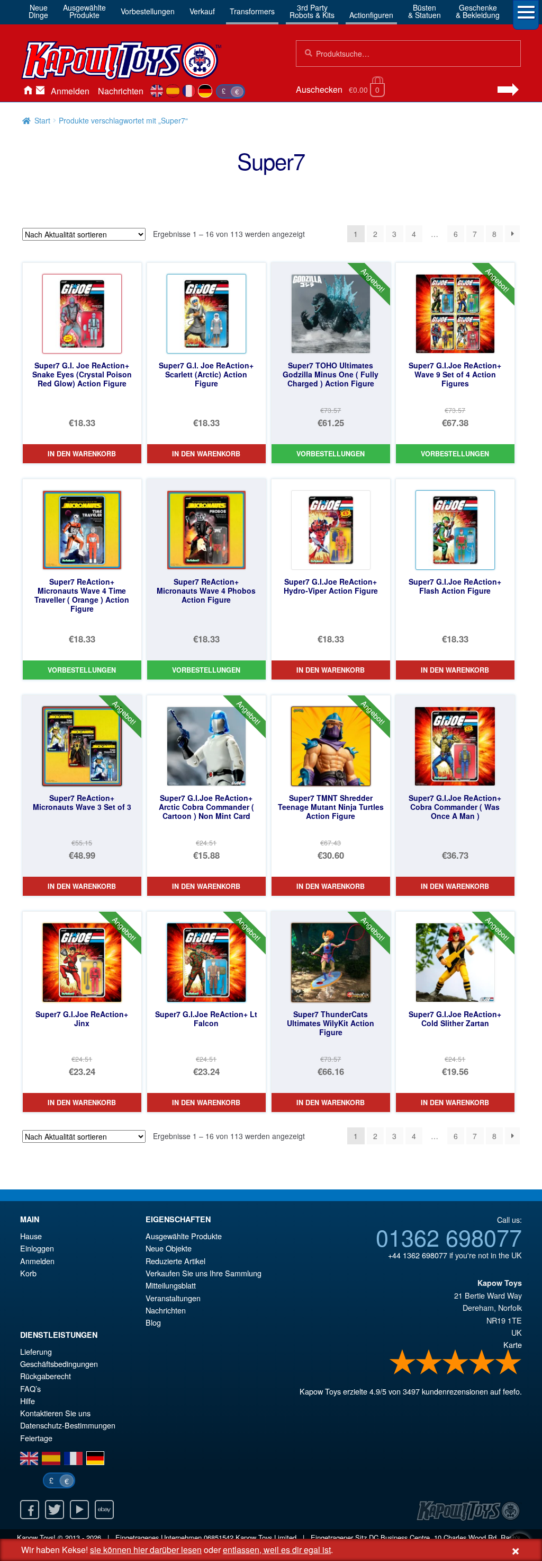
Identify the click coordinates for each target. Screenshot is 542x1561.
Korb (28, 1272)
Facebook (29, 1509)
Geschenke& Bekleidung (478, 11)
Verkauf (202, 11)
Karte (512, 1344)
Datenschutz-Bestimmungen (67, 1425)
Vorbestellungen (148, 11)
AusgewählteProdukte (84, 11)
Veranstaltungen (173, 1297)
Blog (153, 1322)
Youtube (79, 1509)
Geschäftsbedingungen (59, 1363)
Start (42, 120)
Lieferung (36, 1351)
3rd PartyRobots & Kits (312, 11)
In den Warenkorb (82, 453)
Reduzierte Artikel (175, 1260)
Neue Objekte (169, 1248)
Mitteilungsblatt (171, 1285)
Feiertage (36, 1437)
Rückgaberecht (45, 1375)
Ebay (104, 1509)
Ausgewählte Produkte (184, 1235)
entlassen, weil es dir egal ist (277, 1550)
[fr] (189, 91)
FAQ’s (30, 1388)
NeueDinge (38, 11)
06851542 (218, 1537)
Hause (27, 91)
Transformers (252, 11)
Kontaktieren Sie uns (40, 91)
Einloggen (37, 1248)
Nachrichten (120, 91)
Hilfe (27, 1400)
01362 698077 (449, 1236)
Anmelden (70, 91)
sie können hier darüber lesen (146, 1550)
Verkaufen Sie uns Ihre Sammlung (203, 1272)
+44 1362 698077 (417, 1254)
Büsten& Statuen (424, 11)
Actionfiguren (371, 15)
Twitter (54, 1509)
